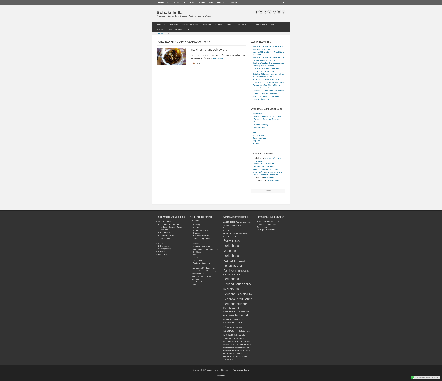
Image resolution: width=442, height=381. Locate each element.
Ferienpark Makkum (233, 322)
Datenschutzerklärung (240, 370)
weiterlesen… (218, 58)
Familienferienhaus (231, 231)
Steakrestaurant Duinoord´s (209, 49)
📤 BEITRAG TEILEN (200, 63)
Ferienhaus (231, 240)
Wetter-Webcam (243, 24)
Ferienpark (197, 233)
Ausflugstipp (229, 222)
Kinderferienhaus (243, 331)
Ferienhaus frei (240, 261)
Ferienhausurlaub (235, 304)
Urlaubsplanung (228, 356)
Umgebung (161, 24)
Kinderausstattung (261, 125)
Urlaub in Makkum (237, 351)
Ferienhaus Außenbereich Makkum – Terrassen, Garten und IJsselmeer (172, 227)
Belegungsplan (189, 2)
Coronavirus (240, 225)
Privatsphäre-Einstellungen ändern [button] (269, 221)
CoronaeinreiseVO (229, 225)
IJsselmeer (173, 24)
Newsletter (161, 29)
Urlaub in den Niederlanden (234, 348)
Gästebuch (233, 2)
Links (188, 29)
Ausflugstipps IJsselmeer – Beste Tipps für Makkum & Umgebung (207, 24)
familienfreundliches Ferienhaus (235, 233)
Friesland (228, 326)
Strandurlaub (227, 338)
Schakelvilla (170, 12)
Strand (195, 257)
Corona (249, 222)
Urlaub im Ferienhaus (240, 344)
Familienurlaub (229, 236)
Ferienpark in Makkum (233, 319)
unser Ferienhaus (163, 2)
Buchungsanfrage (206, 2)
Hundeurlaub (238, 327)
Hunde (195, 255)
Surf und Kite (198, 260)
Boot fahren (197, 252)
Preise (176, 2)
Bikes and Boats (270, 177)
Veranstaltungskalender (202, 239)
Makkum (228, 334)
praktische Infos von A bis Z (264, 24)
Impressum (221, 375)
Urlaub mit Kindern (241, 353)
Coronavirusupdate (230, 228)
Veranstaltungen (228, 359)
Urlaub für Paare (237, 341)
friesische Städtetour (201, 236)
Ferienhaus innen (260, 122)
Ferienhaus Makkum (237, 294)
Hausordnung (259, 127)
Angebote (220, 2)
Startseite (160, 34)
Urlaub (234, 338)
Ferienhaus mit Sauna (237, 299)
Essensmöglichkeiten (201, 230)
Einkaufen (197, 227)
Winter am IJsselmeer (201, 263)
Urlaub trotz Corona (240, 356)
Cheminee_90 (258, 164)
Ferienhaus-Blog (175, 29)
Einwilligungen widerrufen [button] (266, 230)
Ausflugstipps (241, 222)
